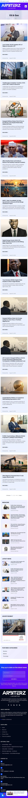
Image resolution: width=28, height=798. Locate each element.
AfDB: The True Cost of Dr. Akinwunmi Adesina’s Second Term (18, 540)
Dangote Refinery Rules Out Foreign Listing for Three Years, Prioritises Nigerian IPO (12, 320)
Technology (5, 656)
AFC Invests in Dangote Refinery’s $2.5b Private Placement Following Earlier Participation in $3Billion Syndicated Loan (14, 359)
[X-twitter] (21, 1)
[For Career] (1, 788)
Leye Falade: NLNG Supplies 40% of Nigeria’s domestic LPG (18, 562)
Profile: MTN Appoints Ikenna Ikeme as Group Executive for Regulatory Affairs (17, 570)
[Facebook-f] (20, 1)
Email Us (2, 763)
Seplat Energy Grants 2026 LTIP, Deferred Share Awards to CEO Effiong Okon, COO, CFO (13, 242)
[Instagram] (25, 1)
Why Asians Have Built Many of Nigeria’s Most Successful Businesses (17, 548)
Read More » (5, 54)
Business (5, 651)
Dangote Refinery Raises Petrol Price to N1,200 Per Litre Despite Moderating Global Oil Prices (13, 122)
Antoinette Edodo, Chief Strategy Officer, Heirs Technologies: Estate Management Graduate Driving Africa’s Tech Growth (18, 516)
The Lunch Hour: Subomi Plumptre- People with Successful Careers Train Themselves (18, 525)
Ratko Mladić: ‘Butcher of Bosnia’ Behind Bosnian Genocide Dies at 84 (18, 605)
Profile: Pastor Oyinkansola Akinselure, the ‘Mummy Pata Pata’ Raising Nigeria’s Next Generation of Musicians (18, 507)
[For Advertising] (1, 781)
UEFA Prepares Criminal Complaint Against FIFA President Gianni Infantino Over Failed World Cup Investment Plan (18, 589)
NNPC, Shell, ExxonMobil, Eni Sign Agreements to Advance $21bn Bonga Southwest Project (13, 202)
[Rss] (26, 1)
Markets (5, 653)
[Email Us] (1, 761)
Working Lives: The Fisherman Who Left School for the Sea (18, 533)
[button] (26, 6)
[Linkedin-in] (23, 1)
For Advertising (4, 783)
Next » (20, 495)
